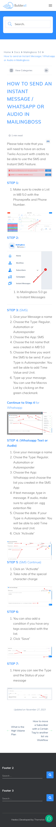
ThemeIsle (39, 819)
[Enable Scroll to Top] (50, 821)
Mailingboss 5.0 (32, 52)
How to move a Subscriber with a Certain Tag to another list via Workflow (39, 731)
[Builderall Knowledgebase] (16, 5)
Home (7, 52)
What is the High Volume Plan (18, 730)
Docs (17, 52)
